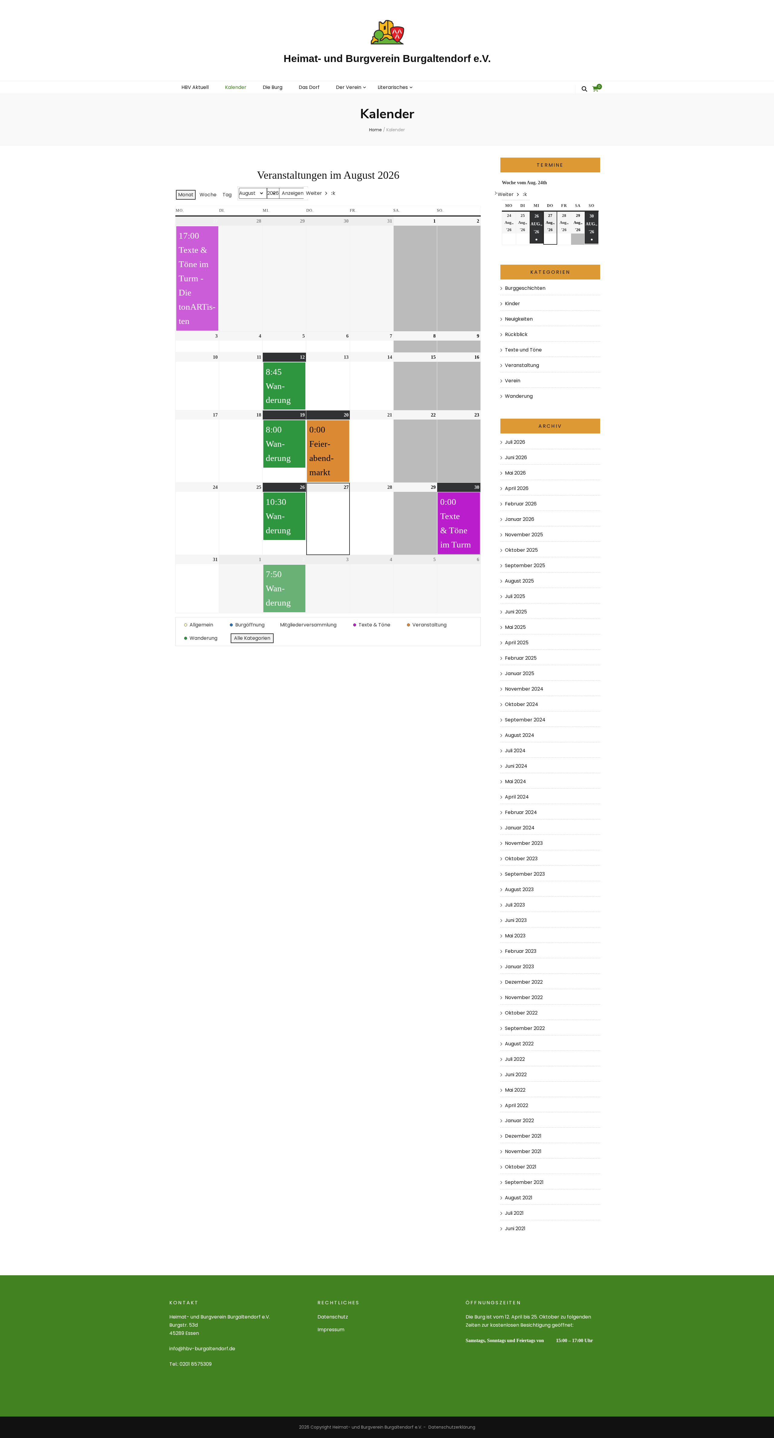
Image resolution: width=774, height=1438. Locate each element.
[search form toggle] (584, 89)
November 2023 (524, 843)
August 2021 (518, 1197)
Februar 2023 (520, 951)
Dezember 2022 (524, 982)
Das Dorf (309, 87)
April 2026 (516, 488)
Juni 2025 (516, 611)
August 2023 (519, 889)
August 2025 (519, 580)
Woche (208, 194)
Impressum (330, 1329)
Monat (186, 194)
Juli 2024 (515, 750)
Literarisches (393, 87)
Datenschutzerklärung (451, 1427)
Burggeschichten (525, 288)
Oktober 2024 (521, 704)
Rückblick (516, 334)
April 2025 (516, 642)
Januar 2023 (519, 966)
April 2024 (517, 796)
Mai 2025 (515, 627)
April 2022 (516, 1105)
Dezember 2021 (523, 1135)
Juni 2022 (516, 1074)
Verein (512, 380)
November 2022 (524, 997)
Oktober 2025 (521, 550)
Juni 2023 (516, 920)
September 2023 (525, 874)
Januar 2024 (520, 827)
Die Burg (272, 87)
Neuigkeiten (519, 318)
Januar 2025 (519, 673)
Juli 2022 (515, 1059)
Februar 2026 (521, 503)
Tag (227, 194)
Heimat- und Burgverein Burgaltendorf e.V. (387, 58)
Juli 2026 (515, 442)
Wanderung (519, 396)
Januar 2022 (519, 1120)
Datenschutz (332, 1316)
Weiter (314, 193)
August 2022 (519, 1043)
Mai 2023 (515, 935)
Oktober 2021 (520, 1166)
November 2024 (524, 688)
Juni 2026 (516, 457)
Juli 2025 (515, 596)
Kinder (512, 303)
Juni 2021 (515, 1228)
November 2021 (523, 1151)
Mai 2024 (515, 781)
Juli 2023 (515, 904)
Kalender (235, 87)
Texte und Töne (523, 349)
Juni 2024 (516, 766)
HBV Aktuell (195, 87)
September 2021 (524, 1182)
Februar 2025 (521, 658)
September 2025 (525, 565)
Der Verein (348, 87)
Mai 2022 (515, 1090)
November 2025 (524, 534)
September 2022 (525, 1028)
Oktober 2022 (521, 1012)
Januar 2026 (519, 519)
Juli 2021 (514, 1213)
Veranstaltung (522, 365)
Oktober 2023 (521, 858)
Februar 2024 (521, 812)
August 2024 (519, 735)
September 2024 (525, 719)
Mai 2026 (515, 472)
